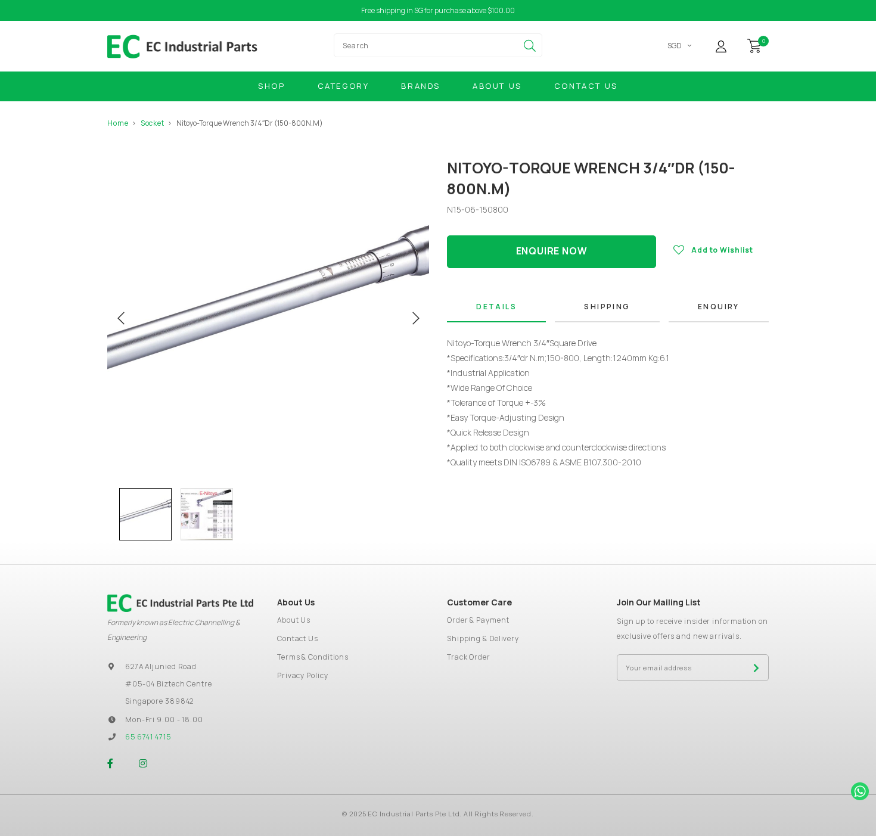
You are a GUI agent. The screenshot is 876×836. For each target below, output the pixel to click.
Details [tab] (496, 307)
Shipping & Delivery (483, 638)
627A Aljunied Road (161, 666)
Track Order (468, 657)
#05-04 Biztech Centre (168, 684)
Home (118, 123)
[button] (113, 514)
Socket (152, 123)
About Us (497, 85)
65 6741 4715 (148, 737)
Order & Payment (478, 620)
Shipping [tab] (607, 307)
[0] (754, 45)
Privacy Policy (302, 675)
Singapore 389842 (159, 701)
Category (343, 85)
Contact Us (586, 85)
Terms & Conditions (313, 657)
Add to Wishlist (722, 250)
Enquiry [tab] (719, 307)
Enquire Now (552, 250)
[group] (145, 514)
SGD (674, 46)
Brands (420, 85)
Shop (271, 85)
